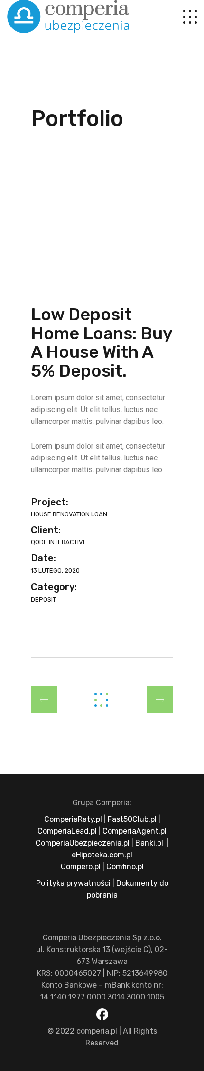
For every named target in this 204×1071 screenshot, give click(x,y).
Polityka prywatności (73, 883)
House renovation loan (69, 514)
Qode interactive (59, 542)
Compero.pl (81, 866)
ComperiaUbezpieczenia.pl (83, 842)
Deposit (43, 599)
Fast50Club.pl (132, 819)
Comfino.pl (125, 866)
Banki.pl (149, 842)
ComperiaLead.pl (67, 831)
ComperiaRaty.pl (73, 819)
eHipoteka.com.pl (102, 854)
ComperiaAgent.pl (134, 831)
